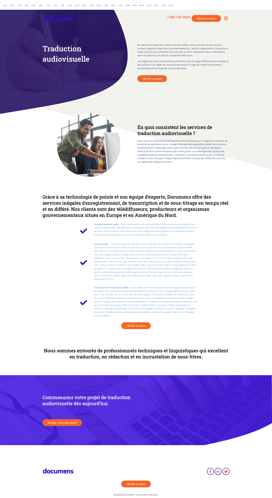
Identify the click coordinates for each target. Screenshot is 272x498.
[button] (226, 18)
